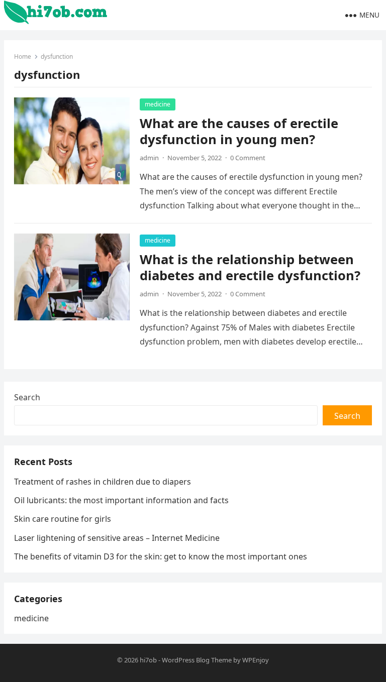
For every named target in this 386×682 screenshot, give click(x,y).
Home (22, 56)
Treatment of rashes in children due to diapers (102, 481)
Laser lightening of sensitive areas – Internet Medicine (117, 537)
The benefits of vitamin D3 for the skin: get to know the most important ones (160, 556)
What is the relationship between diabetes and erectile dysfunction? (250, 267)
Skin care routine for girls (62, 518)
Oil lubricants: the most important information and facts (121, 500)
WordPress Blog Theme (197, 659)
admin (149, 157)
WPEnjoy (255, 659)
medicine (157, 104)
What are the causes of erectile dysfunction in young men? (239, 131)
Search (27, 397)
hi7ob (148, 659)
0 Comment (247, 157)
